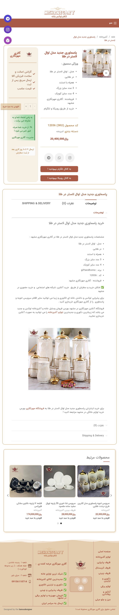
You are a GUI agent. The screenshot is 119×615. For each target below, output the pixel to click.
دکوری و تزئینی (106, 580)
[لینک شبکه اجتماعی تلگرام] (48, 157)
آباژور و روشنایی (106, 593)
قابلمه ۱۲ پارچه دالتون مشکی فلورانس (29, 505)
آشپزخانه (103, 37)
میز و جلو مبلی (102, 599)
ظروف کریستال (102, 568)
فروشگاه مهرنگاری (35, 408)
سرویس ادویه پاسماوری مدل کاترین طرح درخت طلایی (94, 505)
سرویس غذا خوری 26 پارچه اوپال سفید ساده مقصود (61, 505)
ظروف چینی (70, 510)
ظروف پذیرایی (103, 562)
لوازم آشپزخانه (55, 312)
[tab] (91, 204)
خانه (113, 37)
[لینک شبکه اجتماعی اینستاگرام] (70, 157)
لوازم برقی (105, 586)
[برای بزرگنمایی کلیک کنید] (106, 73)
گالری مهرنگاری (15, 54)
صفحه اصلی (104, 551)
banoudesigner (25, 609)
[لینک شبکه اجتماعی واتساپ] (59, 157)
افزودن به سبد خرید (11, 106)
